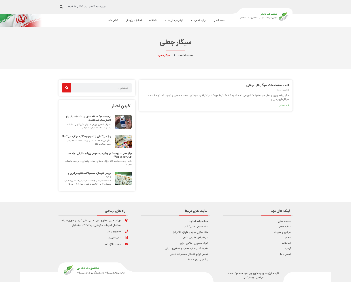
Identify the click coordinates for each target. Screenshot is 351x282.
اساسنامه (286, 243)
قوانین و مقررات (282, 232)
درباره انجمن (284, 227)
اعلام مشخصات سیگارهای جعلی (267, 85)
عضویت (287, 238)
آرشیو (288, 249)
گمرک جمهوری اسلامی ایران (194, 243)
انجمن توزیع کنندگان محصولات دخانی (189, 254)
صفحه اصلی (284, 221)
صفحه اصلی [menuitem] (219, 20)
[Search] (66, 87)
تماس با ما (285, 254)
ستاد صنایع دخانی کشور (196, 227)
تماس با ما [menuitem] (113, 20)
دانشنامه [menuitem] (153, 20)
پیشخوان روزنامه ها (198, 260)
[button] (61, 7)
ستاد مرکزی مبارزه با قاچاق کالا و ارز (190, 232)
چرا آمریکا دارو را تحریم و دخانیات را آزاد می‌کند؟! (86, 136)
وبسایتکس (248, 278)
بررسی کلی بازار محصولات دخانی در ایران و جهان (89, 175)
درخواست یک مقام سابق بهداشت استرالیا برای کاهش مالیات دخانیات (88, 118)
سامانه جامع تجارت (198, 221)
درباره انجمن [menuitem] (200, 20)
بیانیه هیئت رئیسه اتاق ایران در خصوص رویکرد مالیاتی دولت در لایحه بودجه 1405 (100, 155)
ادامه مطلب (284, 105)
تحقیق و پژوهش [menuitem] (133, 20)
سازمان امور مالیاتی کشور (195, 238)
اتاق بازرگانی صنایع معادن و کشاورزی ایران (186, 249)
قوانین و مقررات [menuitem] (175, 20)
